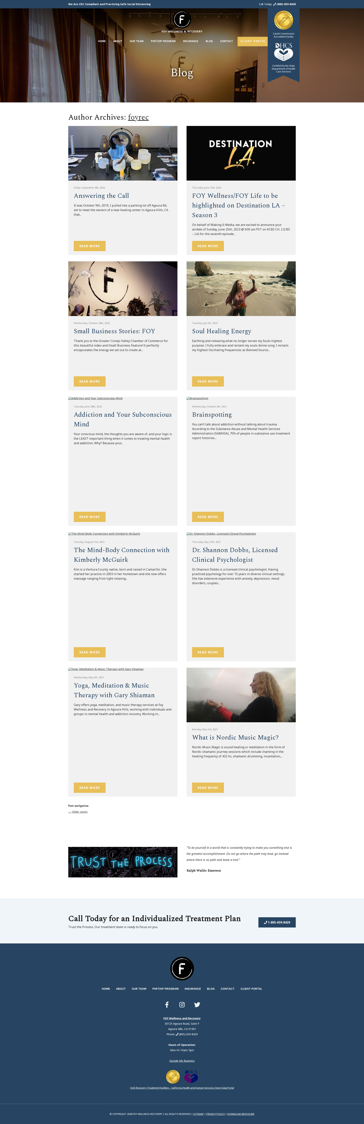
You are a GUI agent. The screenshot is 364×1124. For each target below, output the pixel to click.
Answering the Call (101, 196)
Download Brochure (240, 1114)
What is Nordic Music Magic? (235, 738)
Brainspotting (212, 415)
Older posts (78, 812)
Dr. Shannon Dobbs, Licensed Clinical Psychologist (235, 555)
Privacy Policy (215, 1114)
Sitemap (198, 1114)
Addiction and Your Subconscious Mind (123, 419)
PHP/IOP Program (163, 41)
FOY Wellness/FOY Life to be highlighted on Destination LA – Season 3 (238, 205)
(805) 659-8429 (286, 4)
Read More (89, 246)
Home (102, 41)
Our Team (137, 41)
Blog (209, 41)
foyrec (138, 117)
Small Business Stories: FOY (114, 331)
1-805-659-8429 (278, 922)
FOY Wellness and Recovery (182, 1018)
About (117, 41)
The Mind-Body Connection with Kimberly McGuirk (121, 555)
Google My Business (182, 1061)
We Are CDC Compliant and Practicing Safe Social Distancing (109, 4)
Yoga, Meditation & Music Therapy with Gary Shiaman (114, 690)
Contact (226, 41)
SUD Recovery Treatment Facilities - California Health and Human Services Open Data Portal (182, 1088)
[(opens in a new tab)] (167, 1005)
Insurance (190, 41)
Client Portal (253, 41)
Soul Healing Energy (221, 331)
